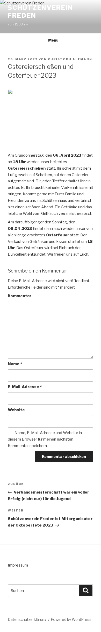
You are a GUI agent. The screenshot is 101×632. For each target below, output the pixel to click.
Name (15, 364)
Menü (53, 40)
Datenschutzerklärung (27, 619)
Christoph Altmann (70, 59)
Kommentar (19, 296)
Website (16, 410)
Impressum (18, 565)
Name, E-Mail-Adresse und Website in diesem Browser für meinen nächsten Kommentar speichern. (45, 439)
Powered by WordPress (71, 619)
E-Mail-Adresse (25, 386)
